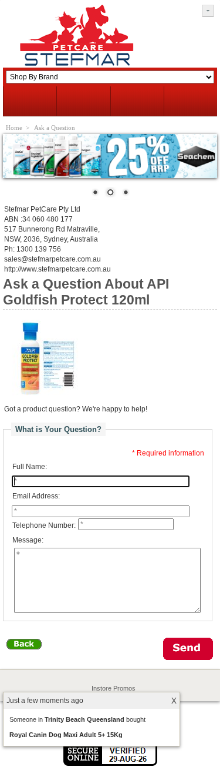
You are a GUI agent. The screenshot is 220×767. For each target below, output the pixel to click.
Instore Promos (114, 688)
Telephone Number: (44, 525)
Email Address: (36, 496)
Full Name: (29, 467)
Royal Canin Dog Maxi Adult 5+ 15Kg (66, 734)
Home (14, 127)
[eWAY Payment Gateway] (110, 763)
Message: (27, 541)
